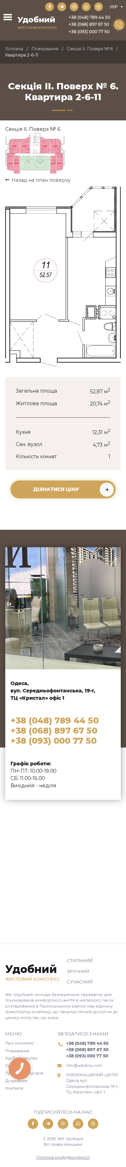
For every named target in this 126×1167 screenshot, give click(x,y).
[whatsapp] (86, 6)
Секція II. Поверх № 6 (90, 48)
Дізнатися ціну (56, 489)
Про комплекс (19, 1043)
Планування (44, 48)
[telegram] (61, 6)
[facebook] (49, 6)
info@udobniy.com (84, 1065)
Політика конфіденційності (63, 1157)
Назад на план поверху (41, 180)
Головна (14, 48)
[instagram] (98, 6)
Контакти (14, 1088)
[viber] (74, 6)
